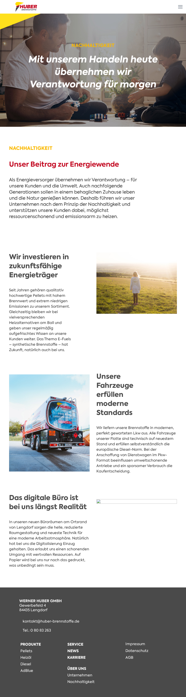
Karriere (76, 657)
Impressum (135, 644)
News (73, 651)
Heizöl (25, 657)
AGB (129, 657)
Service (75, 644)
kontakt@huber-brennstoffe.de (51, 621)
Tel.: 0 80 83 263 (37, 630)
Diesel (25, 664)
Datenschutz (136, 651)
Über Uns (76, 668)
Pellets (26, 651)
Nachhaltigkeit (81, 681)
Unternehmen (79, 675)
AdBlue (26, 670)
